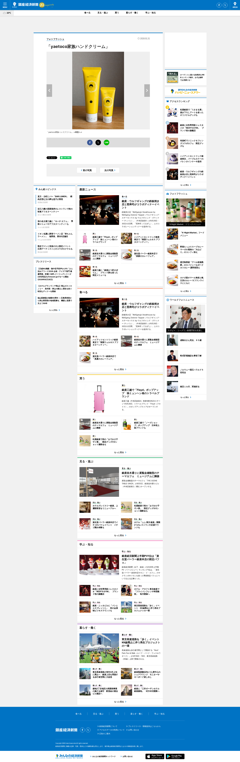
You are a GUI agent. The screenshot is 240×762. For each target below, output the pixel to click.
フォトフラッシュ (55, 39)
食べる (87, 12)
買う (117, 12)
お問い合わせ (133, 730)
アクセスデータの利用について (112, 730)
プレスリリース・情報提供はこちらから (144, 726)
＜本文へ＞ (77, 132)
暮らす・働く (132, 12)
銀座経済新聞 (25, 5)
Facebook (219, 5)
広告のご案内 (104, 733)
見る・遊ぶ (103, 12)
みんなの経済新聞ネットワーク (69, 756)
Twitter (225, 5)
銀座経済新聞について (108, 726)
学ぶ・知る (150, 12)
